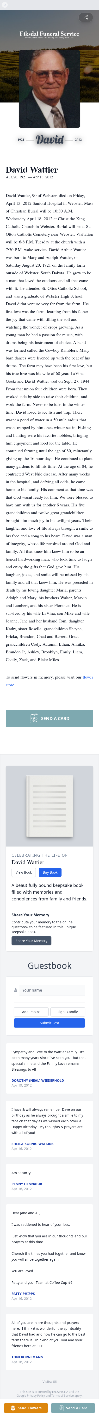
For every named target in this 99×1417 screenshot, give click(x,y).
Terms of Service (62, 1396)
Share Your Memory (31, 940)
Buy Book (50, 872)
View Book (24, 872)
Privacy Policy (36, 1396)
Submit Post (49, 1023)
